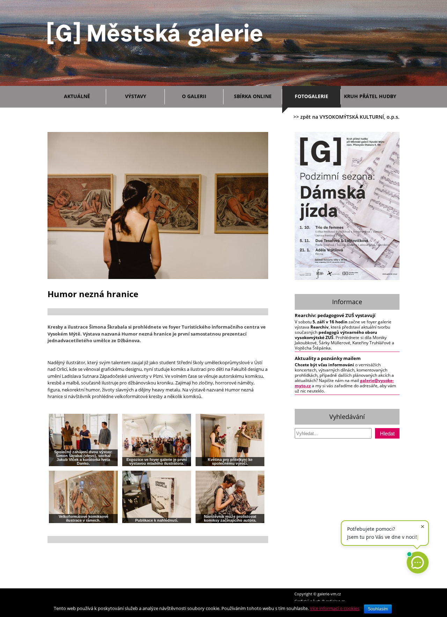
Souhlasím (378, 609)
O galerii (194, 96)
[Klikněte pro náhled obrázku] (157, 277)
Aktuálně (77, 96)
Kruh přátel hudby (370, 96)
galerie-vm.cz (329, 593)
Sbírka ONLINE (253, 96)
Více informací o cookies (334, 608)
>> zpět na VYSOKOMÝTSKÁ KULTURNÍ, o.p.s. (346, 116)
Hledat (387, 433)
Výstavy (135, 96)
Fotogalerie (311, 96)
